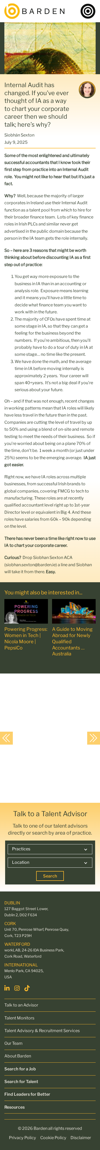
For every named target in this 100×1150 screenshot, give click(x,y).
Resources (14, 1107)
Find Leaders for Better (27, 1094)
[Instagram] (17, 988)
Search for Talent (21, 1081)
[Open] (88, 11)
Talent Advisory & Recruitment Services (42, 1030)
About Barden (17, 1055)
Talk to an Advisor (21, 1005)
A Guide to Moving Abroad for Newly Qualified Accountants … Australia (72, 641)
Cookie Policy (53, 1137)
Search (50, 876)
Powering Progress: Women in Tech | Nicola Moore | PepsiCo (25, 638)
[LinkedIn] (7, 988)
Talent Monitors (19, 1017)
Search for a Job (20, 1068)
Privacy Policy (22, 1137)
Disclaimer (81, 1137)
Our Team (13, 1043)
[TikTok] (27, 988)
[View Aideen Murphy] (48, 737)
